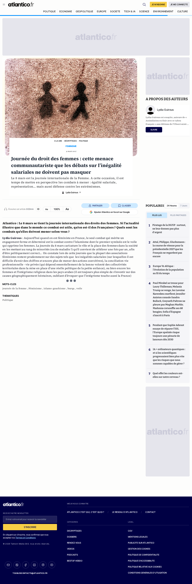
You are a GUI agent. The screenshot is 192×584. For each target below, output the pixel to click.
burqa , (72, 288)
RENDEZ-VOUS (74, 542)
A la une (58, 141)
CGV (130, 530)
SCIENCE (144, 11)
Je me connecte (179, 4)
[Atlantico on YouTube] (51, 564)
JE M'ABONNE (158, 4)
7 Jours (183, 205)
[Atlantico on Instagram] (43, 564)
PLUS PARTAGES (178, 215)
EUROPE (101, 11)
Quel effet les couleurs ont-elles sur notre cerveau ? (168, 375)
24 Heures (172, 205)
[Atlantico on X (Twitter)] (17, 564)
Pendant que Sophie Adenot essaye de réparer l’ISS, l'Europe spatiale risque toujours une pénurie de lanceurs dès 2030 (168, 332)
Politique (83, 141)
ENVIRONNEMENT (163, 11)
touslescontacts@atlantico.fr (30, 573)
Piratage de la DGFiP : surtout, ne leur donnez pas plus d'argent (169, 229)
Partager (97, 205)
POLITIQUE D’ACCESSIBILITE (141, 560)
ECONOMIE (65, 11)
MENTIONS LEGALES (137, 536)
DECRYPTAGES (74, 530)
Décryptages (70, 141)
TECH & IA (129, 11)
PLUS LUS (157, 215)
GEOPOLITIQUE (84, 11)
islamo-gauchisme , (56, 288)
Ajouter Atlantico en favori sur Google (112, 212)
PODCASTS (72, 554)
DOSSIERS (71, 536)
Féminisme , (36, 288)
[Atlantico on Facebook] (25, 564)
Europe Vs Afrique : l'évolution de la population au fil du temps (168, 270)
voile (79, 288)
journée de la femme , (15, 288)
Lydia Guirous (72, 192)
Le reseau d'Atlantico (124, 512)
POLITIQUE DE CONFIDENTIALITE (143, 554)
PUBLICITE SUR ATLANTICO (141, 542)
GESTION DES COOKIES (139, 548)
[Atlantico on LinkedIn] (34, 564)
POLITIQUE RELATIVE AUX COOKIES (145, 566)
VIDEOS (70, 548)
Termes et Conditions (25, 537)
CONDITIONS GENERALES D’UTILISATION (147, 572)
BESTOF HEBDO (74, 560)
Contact (150, 512)
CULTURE (182, 11)
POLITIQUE (49, 11)
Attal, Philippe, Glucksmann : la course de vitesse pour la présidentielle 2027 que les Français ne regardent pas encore (169, 249)
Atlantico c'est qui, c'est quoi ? (85, 512)
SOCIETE (115, 11)
